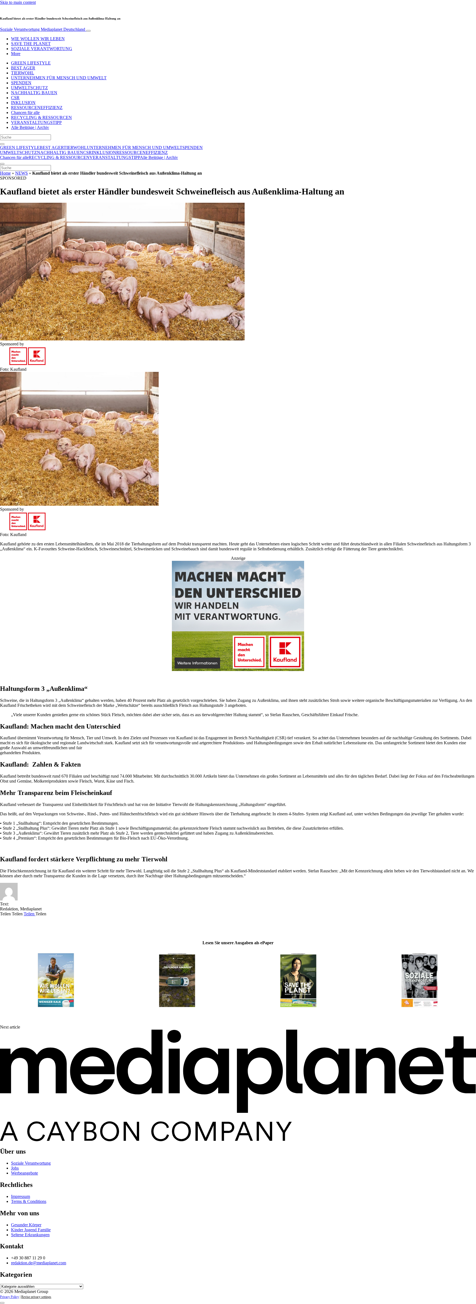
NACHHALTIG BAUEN (34, 92)
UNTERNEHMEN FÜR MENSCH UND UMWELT (59, 77)
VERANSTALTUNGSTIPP (36, 122)
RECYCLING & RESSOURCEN (41, 117)
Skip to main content (18, 2)
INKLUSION (23, 102)
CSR (15, 97)
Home (5, 173)
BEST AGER (23, 68)
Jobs (15, 1168)
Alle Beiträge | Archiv (30, 127)
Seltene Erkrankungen (30, 1234)
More (15, 53)
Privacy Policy (9, 1297)
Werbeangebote (24, 1173)
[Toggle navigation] (88, 31)
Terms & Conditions (28, 1201)
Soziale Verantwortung (42, 29)
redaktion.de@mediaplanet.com (38, 1262)
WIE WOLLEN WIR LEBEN (38, 38)
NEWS (21, 173)
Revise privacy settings (36, 1297)
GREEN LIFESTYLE (31, 63)
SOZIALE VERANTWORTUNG (41, 48)
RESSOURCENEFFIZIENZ (37, 107)
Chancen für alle (25, 112)
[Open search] (2, 144)
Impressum (20, 1196)
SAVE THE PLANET (31, 43)
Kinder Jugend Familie (31, 1229)
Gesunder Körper (26, 1224)
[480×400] (238, 669)
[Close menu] (2, 164)
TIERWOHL (22, 73)
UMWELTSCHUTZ (29, 87)
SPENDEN (21, 82)
